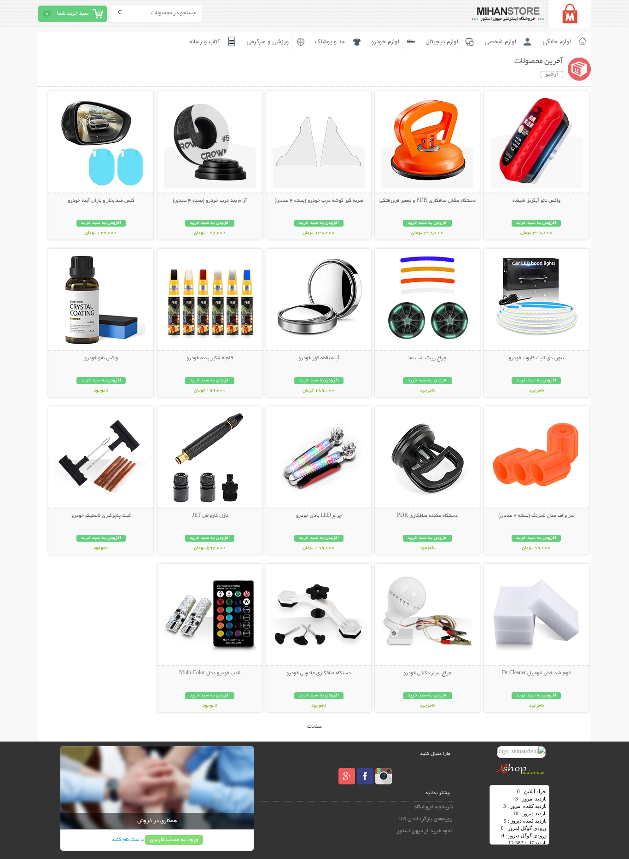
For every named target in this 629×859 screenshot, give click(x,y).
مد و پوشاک (330, 42)
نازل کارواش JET (210, 516)
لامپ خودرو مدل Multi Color (209, 673)
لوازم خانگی (556, 42)
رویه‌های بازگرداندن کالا (426, 819)
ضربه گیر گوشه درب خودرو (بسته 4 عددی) (318, 201)
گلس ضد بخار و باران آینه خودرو (101, 201)
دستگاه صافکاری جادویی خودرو (318, 673)
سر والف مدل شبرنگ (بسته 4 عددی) (536, 516)
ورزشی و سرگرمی (267, 42)
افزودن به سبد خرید (536, 223)
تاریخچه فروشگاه (433, 807)
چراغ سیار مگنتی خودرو (427, 673)
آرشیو (552, 74)
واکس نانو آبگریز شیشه (536, 201)
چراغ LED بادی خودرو (319, 516)
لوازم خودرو (385, 42)
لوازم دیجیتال (441, 42)
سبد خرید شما (72, 14)
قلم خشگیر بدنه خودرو (209, 358)
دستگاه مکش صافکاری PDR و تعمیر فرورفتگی (427, 201)
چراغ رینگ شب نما (427, 358)
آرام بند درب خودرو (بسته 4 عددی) (210, 201)
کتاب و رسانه (204, 42)
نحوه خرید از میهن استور (424, 831)
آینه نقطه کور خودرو (318, 358)
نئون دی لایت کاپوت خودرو (536, 358)
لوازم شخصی (500, 42)
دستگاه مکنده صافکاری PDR (427, 516)
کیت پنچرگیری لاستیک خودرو (101, 516)
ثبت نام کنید (125, 840)
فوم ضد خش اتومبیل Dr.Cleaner (536, 673)
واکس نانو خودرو (101, 358)
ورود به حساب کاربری (174, 840)
